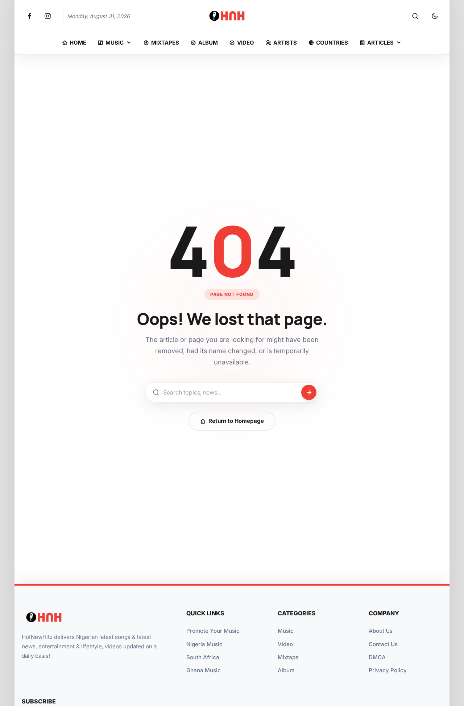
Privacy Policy (388, 670)
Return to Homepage (236, 420)
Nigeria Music (204, 644)
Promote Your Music (213, 630)
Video (285, 644)
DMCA (377, 657)
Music (286, 630)
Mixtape (288, 657)
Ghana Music (203, 670)
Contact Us (383, 644)
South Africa (202, 657)
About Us (381, 630)
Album (286, 670)
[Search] (415, 16)
